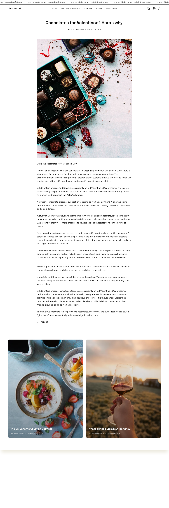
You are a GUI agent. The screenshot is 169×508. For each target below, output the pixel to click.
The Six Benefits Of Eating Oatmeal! (32, 429)
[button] (99, 9)
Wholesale (13, 485)
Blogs (11, 480)
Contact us (45, 466)
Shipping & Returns (49, 476)
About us (44, 471)
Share (44, 322)
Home (11, 466)
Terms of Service (48, 480)
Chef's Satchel (14, 8)
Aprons (11, 476)
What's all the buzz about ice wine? (109, 429)
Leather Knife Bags (17, 471)
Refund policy (46, 485)
